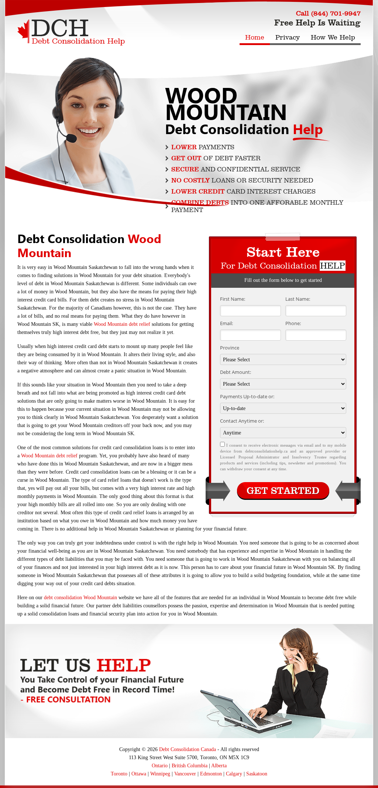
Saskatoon (256, 774)
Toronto (119, 774)
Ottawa (138, 774)
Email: (226, 323)
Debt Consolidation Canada (187, 749)
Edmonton (211, 774)
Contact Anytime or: (242, 420)
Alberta (219, 765)
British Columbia (189, 765)
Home (254, 37)
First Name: (232, 299)
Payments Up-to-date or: (247, 396)
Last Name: (297, 299)
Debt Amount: (235, 372)
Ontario (160, 765)
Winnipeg (160, 774)
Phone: (293, 323)
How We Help (333, 37)
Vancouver (185, 774)
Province (229, 347)
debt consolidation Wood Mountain (80, 597)
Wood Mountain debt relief (122, 324)
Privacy (287, 37)
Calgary (234, 774)
